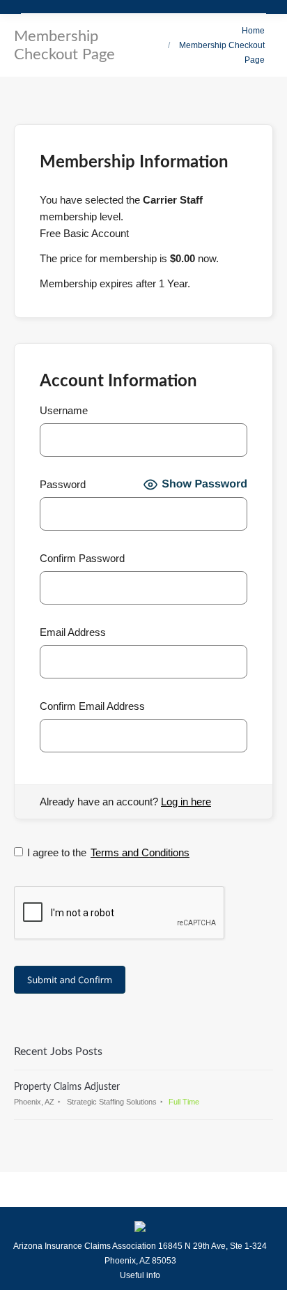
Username (64, 410)
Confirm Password (82, 558)
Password (63, 484)
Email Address (73, 632)
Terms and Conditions (140, 852)
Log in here (186, 801)
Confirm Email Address (92, 706)
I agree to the (108, 852)
